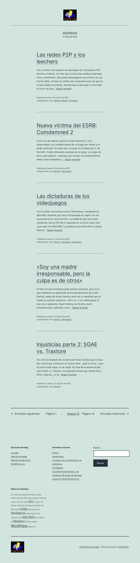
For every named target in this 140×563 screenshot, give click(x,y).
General (57, 100)
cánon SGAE (19, 498)
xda (35, 526)
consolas (13, 498)
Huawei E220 (20, 505)
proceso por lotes (35, 513)
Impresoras (31, 505)
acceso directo (23, 494)
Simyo (36, 517)
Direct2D (13, 502)
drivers (18, 502)
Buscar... (97, 448)
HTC (30, 501)
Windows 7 (19, 521)
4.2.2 (12, 494)
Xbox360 (30, 526)
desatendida (42, 498)
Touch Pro (42, 517)
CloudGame (57, 468)
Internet (64, 100)
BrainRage (70, 33)
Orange (30, 509)
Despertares (58, 456)
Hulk (25, 505)
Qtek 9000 (28, 516)
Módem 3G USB (15, 509)
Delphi (30, 498)
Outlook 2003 (36, 509)
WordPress (19, 526)
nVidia (23, 508)
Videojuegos (66, 171)
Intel (42, 505)
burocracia (34, 494)
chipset (39, 494)
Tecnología (73, 100)
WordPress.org (18, 464)
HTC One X (37, 502)
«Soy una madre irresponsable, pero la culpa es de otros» (63, 273)
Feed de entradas (19, 456)
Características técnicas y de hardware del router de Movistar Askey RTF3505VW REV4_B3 (67, 475)
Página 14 (88, 413)
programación (15, 517)
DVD (22, 502)
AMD (28, 494)
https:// (55, 453)
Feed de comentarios (20, 460)
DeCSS (26, 498)
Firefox (26, 502)
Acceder (15, 453)
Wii (12, 521)
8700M (16, 494)
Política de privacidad (89, 547)
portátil (28, 513)
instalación (37, 505)
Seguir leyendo (64, 88)
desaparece (35, 498)
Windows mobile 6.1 (31, 521)
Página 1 (51, 413)
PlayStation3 (18, 512)
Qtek (20, 517)
